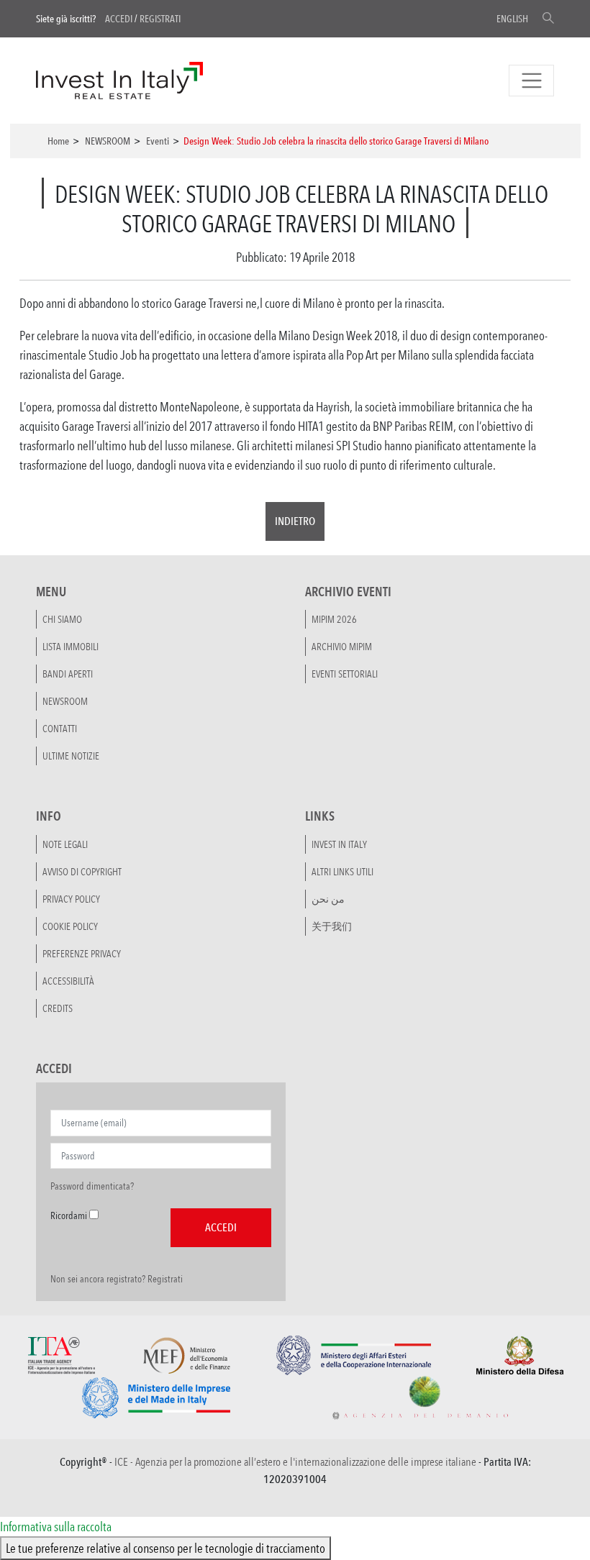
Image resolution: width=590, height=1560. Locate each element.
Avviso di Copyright (82, 871)
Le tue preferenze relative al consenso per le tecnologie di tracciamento (165, 1548)
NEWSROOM (107, 140)
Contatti (59, 728)
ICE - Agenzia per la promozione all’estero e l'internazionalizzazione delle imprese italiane (295, 1462)
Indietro (295, 521)
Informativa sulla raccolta (56, 1526)
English (512, 18)
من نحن (328, 899)
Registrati (160, 18)
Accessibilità (68, 981)
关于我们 (332, 926)
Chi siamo (62, 619)
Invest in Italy (339, 844)
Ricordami (68, 1215)
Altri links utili (342, 871)
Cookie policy (70, 926)
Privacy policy (71, 899)
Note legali (65, 844)
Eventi (157, 140)
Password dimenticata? (92, 1186)
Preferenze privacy (81, 953)
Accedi (118, 18)
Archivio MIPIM (342, 646)
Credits (57, 1008)
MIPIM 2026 (334, 619)
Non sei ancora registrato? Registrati (116, 1278)
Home (58, 140)
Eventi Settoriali (345, 673)
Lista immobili (70, 646)
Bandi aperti (67, 673)
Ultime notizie (70, 755)
